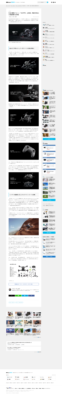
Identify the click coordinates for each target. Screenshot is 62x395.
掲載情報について (23, 388)
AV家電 (50, 28)
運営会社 (37, 388)
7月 (14, 382)
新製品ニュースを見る (49, 256)
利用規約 (20, 388)
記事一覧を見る (49, 232)
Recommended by (36, 337)
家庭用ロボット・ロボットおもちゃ (49, 205)
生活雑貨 (50, 57)
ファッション (50, 50)
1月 (36, 382)
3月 (29, 382)
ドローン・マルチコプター (19, 302)
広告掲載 (40, 388)
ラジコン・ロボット (11, 302)
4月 (25, 382)
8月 (11, 382)
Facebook (51, 2)
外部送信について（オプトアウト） (46, 388)
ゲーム (50, 37)
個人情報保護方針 (29, 388)
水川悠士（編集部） (13, 16)
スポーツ (50, 47)
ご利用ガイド (16, 388)
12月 (40, 382)
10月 (48, 382)
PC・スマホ (50, 25)
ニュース (10, 11)
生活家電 (50, 31)
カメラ (50, 34)
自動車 (50, 44)
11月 (44, 382)
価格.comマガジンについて (10, 388)
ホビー (50, 41)
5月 (22, 382)
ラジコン (44, 205)
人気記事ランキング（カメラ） (48, 90)
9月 (52, 382)
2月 (33, 382)
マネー (49, 53)
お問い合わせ (33, 388)
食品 (50, 60)
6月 (18, 382)
